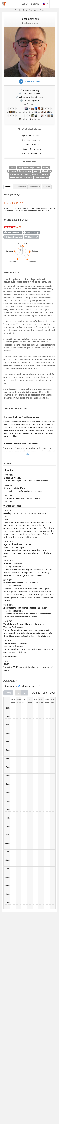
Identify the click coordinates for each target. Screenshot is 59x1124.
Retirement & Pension (20, 174)
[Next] (24, 692)
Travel (12, 167)
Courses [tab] (46, 187)
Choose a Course (29, 686)
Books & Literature (40, 174)
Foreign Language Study (29, 167)
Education (46, 171)
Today (8, 692)
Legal (36, 171)
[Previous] (18, 692)
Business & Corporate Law (19, 171)
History (46, 167)
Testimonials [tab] (34, 187)
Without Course (10, 686)
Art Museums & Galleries (21, 177)
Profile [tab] (8, 187)
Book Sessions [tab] (20, 187)
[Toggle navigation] (53, 4)
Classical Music (42, 177)
